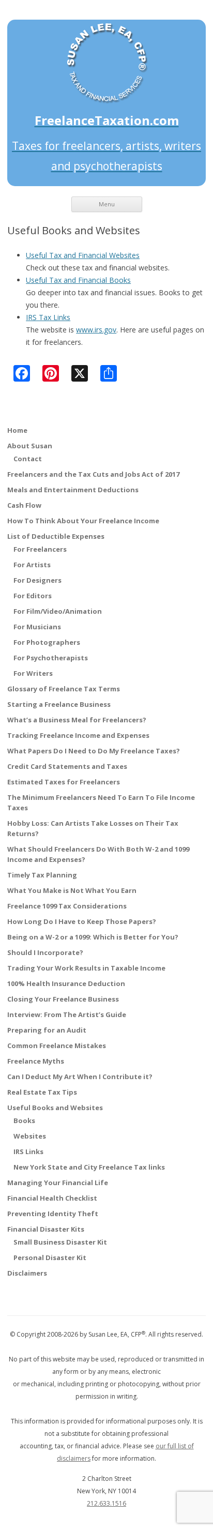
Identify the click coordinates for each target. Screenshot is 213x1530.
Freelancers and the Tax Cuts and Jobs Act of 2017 (93, 474)
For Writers (33, 673)
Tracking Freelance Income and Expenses (78, 735)
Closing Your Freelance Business (63, 999)
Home (17, 430)
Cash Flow (24, 505)
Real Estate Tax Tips (42, 1092)
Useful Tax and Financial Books (78, 280)
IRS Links (28, 1151)
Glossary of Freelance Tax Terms (63, 688)
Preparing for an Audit (46, 1030)
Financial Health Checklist (52, 1198)
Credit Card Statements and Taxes (67, 766)
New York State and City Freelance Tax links (89, 1167)
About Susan (29, 445)
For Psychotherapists (50, 657)
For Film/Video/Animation (57, 611)
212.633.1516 (106, 1503)
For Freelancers (40, 549)
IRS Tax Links (48, 317)
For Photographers (46, 642)
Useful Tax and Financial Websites (83, 255)
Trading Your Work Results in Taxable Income (86, 968)
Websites (29, 1136)
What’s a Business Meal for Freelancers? (76, 719)
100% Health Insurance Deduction (66, 983)
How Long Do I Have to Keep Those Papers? (81, 921)
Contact (27, 458)
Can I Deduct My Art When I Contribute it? (80, 1076)
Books (24, 1120)
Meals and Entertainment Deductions (73, 489)
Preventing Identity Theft (52, 1213)
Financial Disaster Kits (45, 1229)
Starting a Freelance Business (59, 704)
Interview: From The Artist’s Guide (66, 1014)
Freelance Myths (35, 1061)
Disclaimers (27, 1273)
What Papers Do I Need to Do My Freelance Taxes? (93, 750)
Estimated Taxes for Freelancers (63, 781)
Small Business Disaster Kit (60, 1242)
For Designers (37, 580)
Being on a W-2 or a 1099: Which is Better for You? (92, 937)
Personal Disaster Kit (49, 1257)
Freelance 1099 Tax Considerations (67, 906)
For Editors (32, 595)
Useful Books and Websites (55, 1107)
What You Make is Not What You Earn (71, 890)
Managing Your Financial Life (57, 1182)
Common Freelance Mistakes (56, 1045)
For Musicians (37, 626)
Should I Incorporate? (45, 952)
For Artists (32, 564)
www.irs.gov (96, 330)
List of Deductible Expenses (55, 536)
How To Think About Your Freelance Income (83, 520)
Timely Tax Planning (42, 875)
